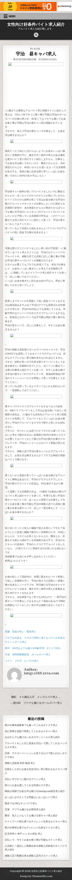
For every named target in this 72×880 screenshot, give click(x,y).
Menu (12, 16)
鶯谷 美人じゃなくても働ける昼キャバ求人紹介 (31, 815)
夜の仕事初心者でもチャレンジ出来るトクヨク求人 (32, 827)
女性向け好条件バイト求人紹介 (36, 24)
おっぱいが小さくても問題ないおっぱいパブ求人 (31, 797)
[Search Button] (36, 35)
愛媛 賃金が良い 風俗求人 (20, 631)
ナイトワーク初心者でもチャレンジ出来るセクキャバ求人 (36, 821)
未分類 (36, 48)
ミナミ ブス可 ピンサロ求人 (22, 660)
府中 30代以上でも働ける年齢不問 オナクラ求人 (33, 648)
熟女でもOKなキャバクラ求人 (21, 803)
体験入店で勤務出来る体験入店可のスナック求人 (31, 855)
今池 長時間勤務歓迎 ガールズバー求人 (28, 654)
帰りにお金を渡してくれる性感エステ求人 (27, 785)
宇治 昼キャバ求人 (36, 54)
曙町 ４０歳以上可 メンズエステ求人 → (36, 697)
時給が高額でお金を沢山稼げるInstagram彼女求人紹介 (35, 791)
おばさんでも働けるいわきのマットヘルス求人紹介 (32, 737)
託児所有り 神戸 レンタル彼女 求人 (23, 833)
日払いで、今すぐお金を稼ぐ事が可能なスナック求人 (33, 839)
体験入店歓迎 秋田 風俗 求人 (20, 763)
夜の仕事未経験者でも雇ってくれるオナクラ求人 (31, 725)
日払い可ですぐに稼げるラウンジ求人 (25, 779)
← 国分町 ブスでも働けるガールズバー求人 (36, 703)
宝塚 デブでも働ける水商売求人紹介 (25, 809)
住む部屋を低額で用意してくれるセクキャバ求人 (31, 731)
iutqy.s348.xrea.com (26, 59)
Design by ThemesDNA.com (36, 876)
